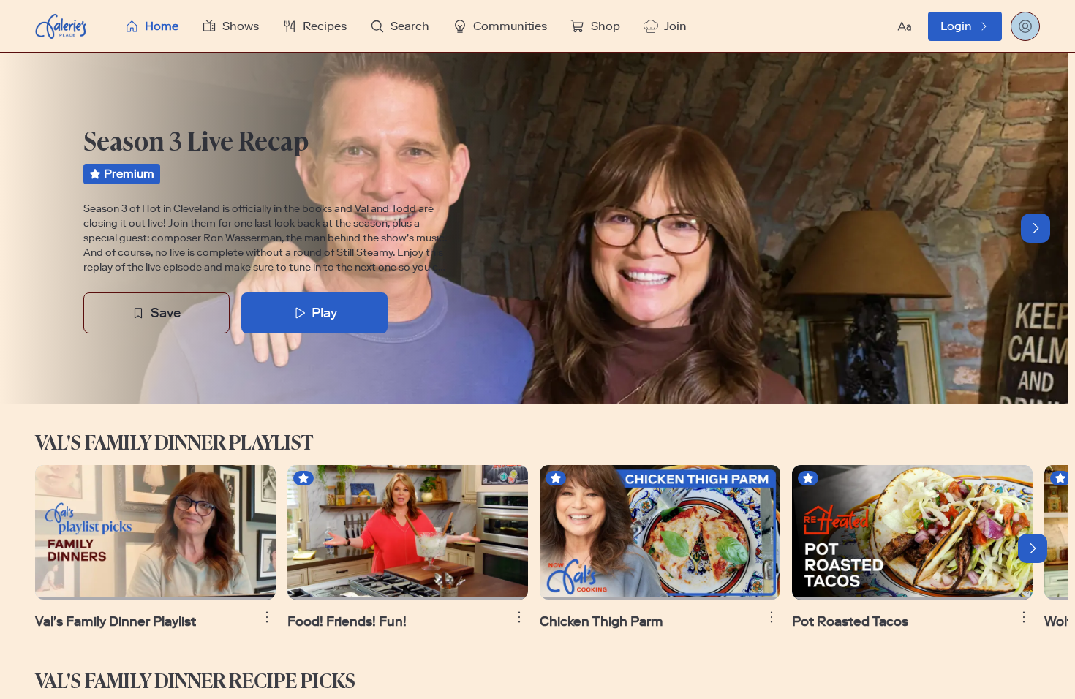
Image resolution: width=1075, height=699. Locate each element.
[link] (965, 26)
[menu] (420, 26)
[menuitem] (151, 26)
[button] (420, 26)
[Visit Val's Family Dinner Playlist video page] (155, 532)
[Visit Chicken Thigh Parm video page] (660, 532)
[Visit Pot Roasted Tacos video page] (912, 532)
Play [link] (324, 313)
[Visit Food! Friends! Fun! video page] (407, 532)
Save (166, 313)
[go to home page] (60, 26)
